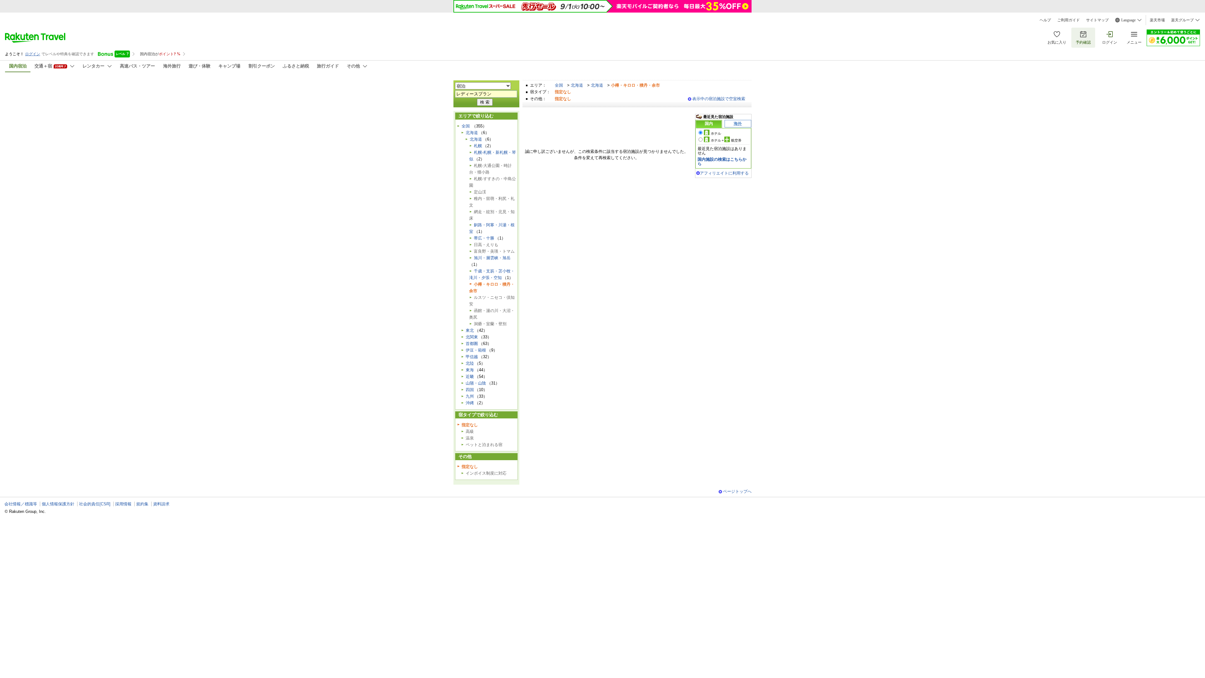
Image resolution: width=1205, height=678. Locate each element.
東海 (470, 370)
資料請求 (161, 504)
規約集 (142, 504)
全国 (559, 85)
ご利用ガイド (1068, 20)
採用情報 (123, 504)
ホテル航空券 (726, 140)
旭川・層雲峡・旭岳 (492, 258)
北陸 (470, 363)
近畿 (470, 376)
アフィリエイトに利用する (724, 173)
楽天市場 (1157, 20)
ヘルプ (1045, 20)
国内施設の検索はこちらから (722, 161)
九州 (470, 396)
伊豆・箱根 (476, 350)
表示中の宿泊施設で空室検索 (718, 98)
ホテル (716, 133)
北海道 (577, 85)
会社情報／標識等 (20, 504)
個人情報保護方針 (58, 504)
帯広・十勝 (484, 238)
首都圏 (472, 343)
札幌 (478, 145)
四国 (470, 389)
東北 (470, 330)
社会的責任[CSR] (94, 504)
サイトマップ (1097, 20)
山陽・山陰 (476, 383)
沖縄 (470, 403)
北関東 (472, 337)
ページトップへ (737, 491)
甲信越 (472, 356)
